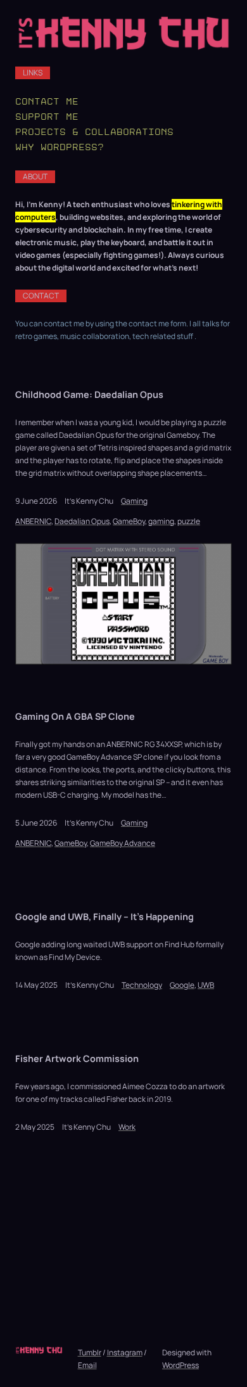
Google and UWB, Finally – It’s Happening (104, 917)
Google (182, 985)
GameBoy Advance (122, 843)
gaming (161, 521)
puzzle (188, 521)
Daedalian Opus (82, 521)
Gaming (134, 500)
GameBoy (129, 521)
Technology (142, 985)
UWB (206, 985)
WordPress (180, 1365)
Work (127, 1127)
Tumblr (89, 1352)
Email (87, 1365)
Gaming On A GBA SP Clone (75, 716)
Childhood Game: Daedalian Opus (89, 394)
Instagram (124, 1352)
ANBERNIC (33, 521)
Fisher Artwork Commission (77, 1058)
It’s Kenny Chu (89, 500)
